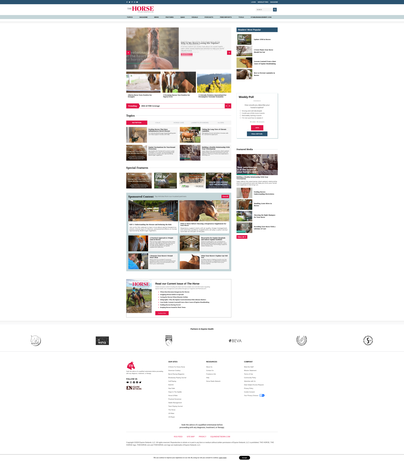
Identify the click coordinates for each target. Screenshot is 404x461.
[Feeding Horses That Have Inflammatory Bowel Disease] (136, 135)
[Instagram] (134, 2)
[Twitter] (129, 2)
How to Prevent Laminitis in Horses (264, 74)
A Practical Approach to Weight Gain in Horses (161, 238)
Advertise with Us (250, 381)
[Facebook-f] (127, 2)
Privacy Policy (248, 388)
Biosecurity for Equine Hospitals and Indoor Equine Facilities (213, 238)
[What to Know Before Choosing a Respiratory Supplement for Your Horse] (204, 210)
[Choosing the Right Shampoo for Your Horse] (244, 216)
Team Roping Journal (175, 406)
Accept (244, 458)
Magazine (274, 2)
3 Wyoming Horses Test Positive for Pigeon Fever (176, 96)
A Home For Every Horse (176, 367)
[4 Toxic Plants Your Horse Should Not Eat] (244, 51)
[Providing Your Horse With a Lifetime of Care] (244, 227)
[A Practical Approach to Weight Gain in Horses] (138, 243)
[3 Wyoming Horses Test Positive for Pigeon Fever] (179, 82)
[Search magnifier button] (275, 9)
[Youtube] (128, 382)
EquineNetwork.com (220, 437)
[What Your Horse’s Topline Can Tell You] (190, 261)
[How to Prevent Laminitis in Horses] (244, 74)
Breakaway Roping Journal (177, 377)
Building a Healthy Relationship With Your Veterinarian (216, 148)
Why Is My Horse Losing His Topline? (200, 43)
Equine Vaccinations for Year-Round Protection (161, 148)
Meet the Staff (248, 367)
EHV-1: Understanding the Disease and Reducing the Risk (150, 224)
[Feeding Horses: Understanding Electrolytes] (244, 193)
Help (207, 377)
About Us (209, 367)
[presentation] (128, 53)
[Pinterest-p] (132, 2)
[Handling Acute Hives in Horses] (244, 204)
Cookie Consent (249, 392)
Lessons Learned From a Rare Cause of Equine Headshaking (265, 62)
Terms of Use (248, 374)
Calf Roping (172, 381)
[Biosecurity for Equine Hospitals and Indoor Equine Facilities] (190, 243)
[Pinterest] (134, 382)
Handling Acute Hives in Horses (263, 204)
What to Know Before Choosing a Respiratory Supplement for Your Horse (203, 224)
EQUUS (170, 385)
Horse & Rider (173, 395)
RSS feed (178, 437)
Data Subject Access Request (254, 385)
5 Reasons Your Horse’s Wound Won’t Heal (161, 256)
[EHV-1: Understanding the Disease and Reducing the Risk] (153, 210)
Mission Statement (250, 370)
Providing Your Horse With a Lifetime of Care (264, 228)
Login (253, 2)
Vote (257, 128)
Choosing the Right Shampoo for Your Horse (264, 216)
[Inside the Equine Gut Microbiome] (218, 180)
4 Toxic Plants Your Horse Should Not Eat (263, 51)
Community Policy (250, 377)
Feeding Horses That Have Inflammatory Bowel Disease (159, 130)
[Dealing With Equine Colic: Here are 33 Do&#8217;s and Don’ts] (192, 180)
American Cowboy (174, 370)
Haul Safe (171, 388)
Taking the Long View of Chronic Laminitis (214, 130)
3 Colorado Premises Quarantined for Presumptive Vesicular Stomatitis (212, 96)
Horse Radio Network (213, 381)
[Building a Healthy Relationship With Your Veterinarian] (190, 153)
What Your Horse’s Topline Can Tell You (214, 256)
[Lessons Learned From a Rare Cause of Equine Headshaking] (244, 62)
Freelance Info (211, 374)
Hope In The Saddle (175, 392)
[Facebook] (137, 382)
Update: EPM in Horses (262, 39)
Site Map (191, 437)
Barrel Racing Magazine (176, 374)
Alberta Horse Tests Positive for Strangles (140, 96)
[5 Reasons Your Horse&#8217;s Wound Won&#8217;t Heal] (138, 261)
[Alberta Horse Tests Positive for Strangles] (143, 82)
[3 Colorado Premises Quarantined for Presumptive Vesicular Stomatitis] (214, 82)
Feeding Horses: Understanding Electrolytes (264, 193)
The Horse (171, 410)
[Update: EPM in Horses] (165, 180)
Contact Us (210, 370)
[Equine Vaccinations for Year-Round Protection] (136, 153)
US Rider (171, 413)
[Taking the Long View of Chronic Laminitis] (190, 135)
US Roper (171, 417)
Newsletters (263, 2)
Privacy (202, 437)
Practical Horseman (174, 399)
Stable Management (175, 402)
